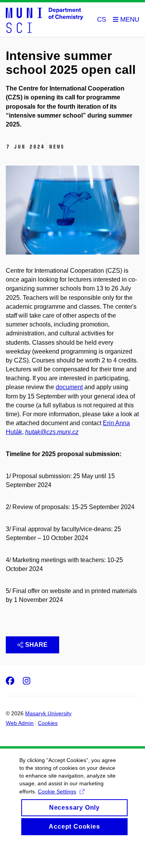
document (69, 387)
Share (36, 644)
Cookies (48, 723)
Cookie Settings (57, 791)
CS (101, 19)
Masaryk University (48, 713)
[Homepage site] (44, 20)
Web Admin (20, 723)
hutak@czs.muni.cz (51, 432)
